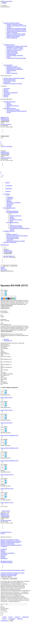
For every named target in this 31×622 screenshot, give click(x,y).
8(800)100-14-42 (5, 117)
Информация (4, 558)
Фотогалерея (7, 94)
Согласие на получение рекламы (9, 574)
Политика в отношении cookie (8, 575)
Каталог (9, 103)
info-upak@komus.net (6, 124)
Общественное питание (10, 80)
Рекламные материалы (9, 101)
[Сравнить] (4, 294)
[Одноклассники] (4, 298)
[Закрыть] (2, 177)
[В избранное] (4, 292)
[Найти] (6, 611)
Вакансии (6, 91)
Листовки (9, 104)
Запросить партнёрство (6, 305)
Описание (6, 339)
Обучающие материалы (10, 108)
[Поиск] (2, 138)
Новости (6, 90)
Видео (8, 107)
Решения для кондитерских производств (11, 541)
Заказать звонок (5, 121)
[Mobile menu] (2, 145)
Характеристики (8, 340)
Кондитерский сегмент (9, 79)
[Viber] (10, 298)
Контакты (6, 95)
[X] (8, 298)
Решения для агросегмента (7, 543)
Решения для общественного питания (10, 542)
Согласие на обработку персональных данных (12, 572)
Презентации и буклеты (13, 105)
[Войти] (1, 140)
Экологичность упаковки (13, 109)
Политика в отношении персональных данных (13, 570)
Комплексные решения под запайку (13, 83)
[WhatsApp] (13, 298)
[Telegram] (15, 298)
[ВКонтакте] (2, 298)
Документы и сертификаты (11, 92)
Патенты (6, 96)
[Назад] (8, 196)
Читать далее (16, 592)
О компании (7, 88)
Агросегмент (7, 82)
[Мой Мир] (6, 298)
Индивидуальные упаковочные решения (14, 78)
